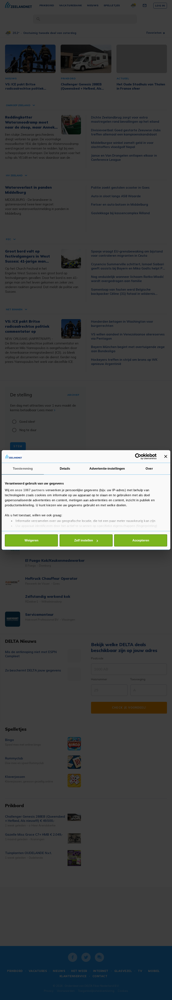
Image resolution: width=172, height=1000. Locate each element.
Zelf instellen (83, 540)
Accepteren (140, 540)
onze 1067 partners (30, 490)
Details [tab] (65, 468)
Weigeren (31, 540)
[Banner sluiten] (165, 456)
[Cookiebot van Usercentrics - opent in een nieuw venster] (138, 456)
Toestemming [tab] (23, 468)
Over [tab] (149, 468)
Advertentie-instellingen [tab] (107, 468)
